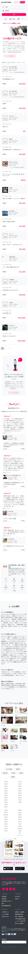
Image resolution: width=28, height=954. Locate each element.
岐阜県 (20, 793)
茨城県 (6, 797)
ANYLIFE (17, 896)
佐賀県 (20, 817)
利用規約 (4, 898)
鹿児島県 (20, 828)
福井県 (20, 786)
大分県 (20, 824)
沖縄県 (20, 830)
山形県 (6, 793)
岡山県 (6, 821)
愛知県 (20, 797)
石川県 (20, 784)
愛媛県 (20, 810)
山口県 (6, 826)
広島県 (6, 824)
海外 (20, 833)
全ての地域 (9, 769)
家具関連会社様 (19, 914)
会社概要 (4, 896)
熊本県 (20, 821)
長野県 (20, 790)
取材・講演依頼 (19, 916)
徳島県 (6, 828)
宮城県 (6, 788)
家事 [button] (18, 19)
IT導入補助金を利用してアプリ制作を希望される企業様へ (20, 921)
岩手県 (6, 786)
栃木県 (6, 800)
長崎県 (20, 819)
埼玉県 (13, 773)
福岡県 (20, 814)
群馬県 (6, 802)
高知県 (20, 812)
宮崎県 (20, 826)
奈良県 (6, 812)
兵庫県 (6, 810)
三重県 (20, 800)
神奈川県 (5, 773)
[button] (6, 581)
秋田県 (6, 790)
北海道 (6, 781)
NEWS (17, 898)
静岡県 (20, 795)
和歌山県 (6, 814)
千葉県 (6, 804)
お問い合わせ (5, 916)
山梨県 (20, 788)
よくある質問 (5, 914)
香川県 (6, 830)
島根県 (6, 819)
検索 (14, 14)
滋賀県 (20, 802)
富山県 (20, 781)
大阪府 (21, 773)
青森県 (6, 784)
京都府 (13, 777)
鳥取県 (6, 817)
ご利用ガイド (5, 912)
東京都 (18, 769)
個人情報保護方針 (6, 905)
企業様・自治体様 (19, 912)
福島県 (6, 795)
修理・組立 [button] (12, 19)
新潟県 (6, 806)
